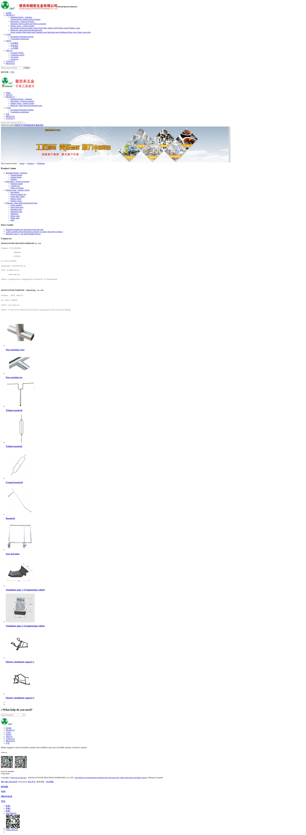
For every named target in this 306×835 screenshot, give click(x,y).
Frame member (16, 32)
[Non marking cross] (20, 346)
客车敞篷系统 (37, 125)
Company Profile (17, 53)
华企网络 (50, 782)
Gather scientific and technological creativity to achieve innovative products (34, 232)
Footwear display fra (18, 194)
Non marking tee (14, 377)
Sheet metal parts (29, 32)
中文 (12, 72)
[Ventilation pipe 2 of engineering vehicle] (20, 622)
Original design (17, 19)
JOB (7, 114)
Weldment (63, 32)
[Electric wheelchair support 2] (20, 694)
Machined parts (53, 32)
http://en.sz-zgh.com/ (19, 778)
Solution (37, 19)
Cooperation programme (20, 39)
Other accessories (39, 24)
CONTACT (10, 61)
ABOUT (9, 51)
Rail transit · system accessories (22, 22)
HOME (8, 13)
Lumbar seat (28, 24)
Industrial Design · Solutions (21, 17)
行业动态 (14, 46)
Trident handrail (14, 410)
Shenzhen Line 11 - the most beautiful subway (23, 234)
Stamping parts (41, 32)
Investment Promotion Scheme (22, 37)
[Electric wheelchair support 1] (20, 658)
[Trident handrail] (20, 406)
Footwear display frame (29, 28)
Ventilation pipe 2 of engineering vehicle (25, 626)
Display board (63, 28)
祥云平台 (32, 782)
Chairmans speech (17, 55)
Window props (74, 28)
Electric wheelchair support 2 (20, 698)
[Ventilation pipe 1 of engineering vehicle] (20, 586)
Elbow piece (72, 32)
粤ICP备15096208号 (9, 782)
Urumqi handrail (14, 482)
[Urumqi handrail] (20, 478)
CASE (8, 34)
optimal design (28, 19)
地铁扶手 (18, 125)
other (89, 32)
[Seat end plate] (20, 550)
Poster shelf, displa (18, 197)
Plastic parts (82, 32)
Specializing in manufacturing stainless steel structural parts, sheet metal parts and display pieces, (111, 778)
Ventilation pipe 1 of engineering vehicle (25, 590)
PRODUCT (10, 15)
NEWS (8, 41)
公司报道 (14, 43)
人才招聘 (14, 48)
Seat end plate (12, 554)
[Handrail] (20, 514)
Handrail (10, 518)
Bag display (15, 28)
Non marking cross (15, 349)
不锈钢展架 (27, 125)
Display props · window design (22, 26)
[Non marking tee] (20, 373)
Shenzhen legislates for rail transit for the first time (24, 230)
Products (30, 163)
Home (8, 93)
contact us (14, 59)
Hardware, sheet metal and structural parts (26, 30)
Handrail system (17, 24)
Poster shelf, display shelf (48, 28)
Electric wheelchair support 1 (20, 662)
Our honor (14, 57)
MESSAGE (10, 63)
